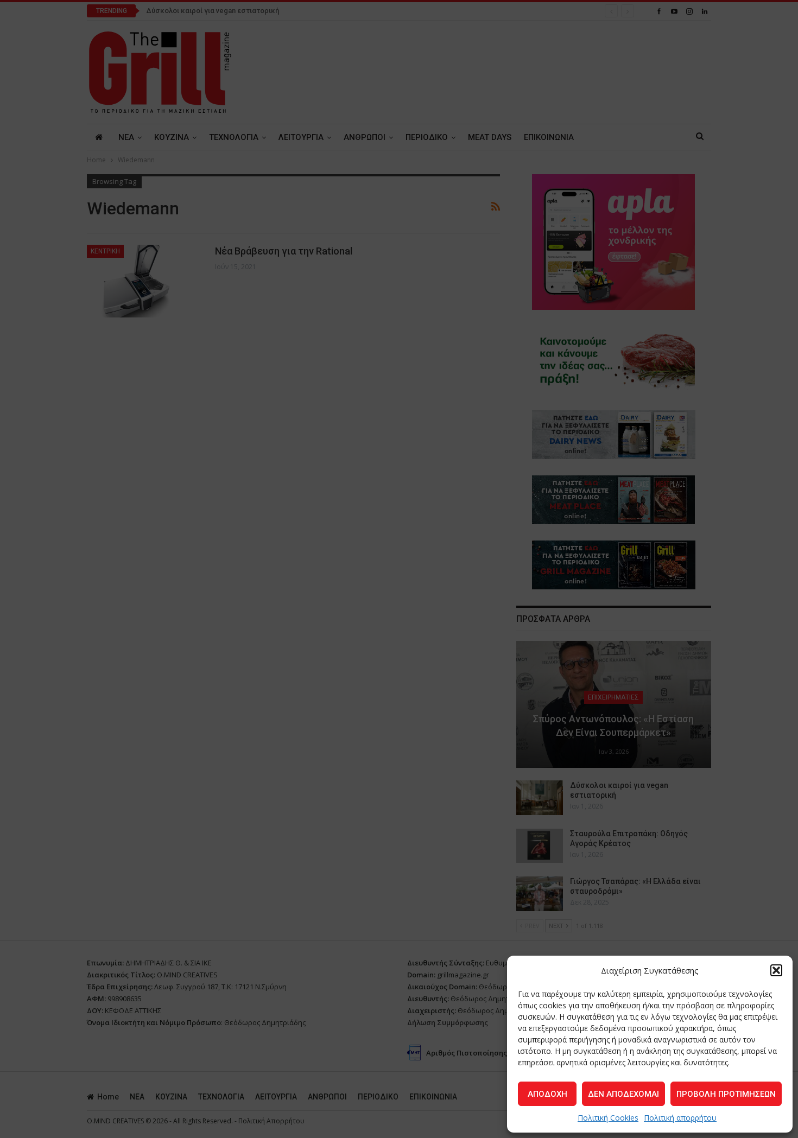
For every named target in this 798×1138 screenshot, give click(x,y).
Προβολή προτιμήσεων (726, 1094)
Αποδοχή (547, 1094)
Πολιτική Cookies (608, 1117)
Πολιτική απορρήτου (680, 1117)
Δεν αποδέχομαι (623, 1094)
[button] (776, 970)
